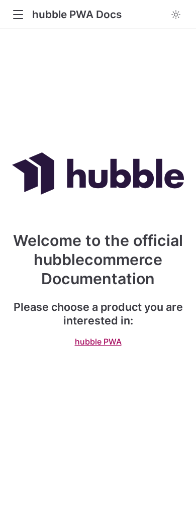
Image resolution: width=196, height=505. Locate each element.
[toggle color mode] (176, 14)
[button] (18, 15)
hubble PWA (98, 341)
